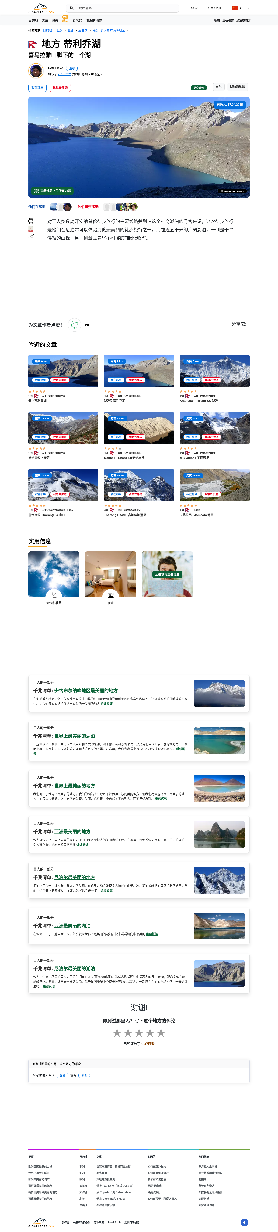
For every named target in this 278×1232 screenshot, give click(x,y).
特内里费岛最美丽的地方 (42, 1192)
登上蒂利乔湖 (37, 400)
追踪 (72, 68)
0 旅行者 (148, 1044)
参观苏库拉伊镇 (105, 1205)
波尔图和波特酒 (157, 1179)
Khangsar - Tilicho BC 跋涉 (199, 400)
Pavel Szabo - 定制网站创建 (123, 1222)
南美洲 (83, 1185)
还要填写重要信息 (167, 574)
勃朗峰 (203, 1179)
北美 (82, 1198)
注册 (218, 8)
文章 (45, 20)
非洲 (82, 1166)
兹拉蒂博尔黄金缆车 (210, 1172)
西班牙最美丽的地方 (40, 1198)
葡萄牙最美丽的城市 (40, 1185)
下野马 (70, 510)
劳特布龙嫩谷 (206, 1185)
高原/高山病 (155, 1185)
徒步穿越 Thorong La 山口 (46, 515)
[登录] (74, 325)
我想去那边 (60, 87)
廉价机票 (228, 20)
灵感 (55, 20)
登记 (62, 1075)
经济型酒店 (243, 20)
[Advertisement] (148, 279)
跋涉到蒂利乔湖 (114, 400)
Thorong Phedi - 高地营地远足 (125, 515)
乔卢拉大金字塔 (208, 1166)
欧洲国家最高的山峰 (40, 1166)
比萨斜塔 (204, 1198)
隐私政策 (99, 1222)
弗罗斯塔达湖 (206, 1205)
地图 (217, 20)
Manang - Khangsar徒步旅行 (124, 457)
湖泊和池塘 (237, 86)
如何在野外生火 (157, 1166)
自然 (219, 86)
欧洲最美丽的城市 (39, 1179)
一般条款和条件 (81, 1222)
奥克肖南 (101, 1172)
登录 (210, 8)
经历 (65, 20)
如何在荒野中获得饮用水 (162, 1198)
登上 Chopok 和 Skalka (110, 1198)
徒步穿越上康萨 (39, 457)
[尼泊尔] (38, 396)
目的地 (33, 20)
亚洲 (30, 396)
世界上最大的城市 (39, 1172)
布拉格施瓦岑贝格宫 (210, 1192)
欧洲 (82, 1179)
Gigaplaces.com (41, 8)
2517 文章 (64, 74)
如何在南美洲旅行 (158, 1172)
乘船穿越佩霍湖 (105, 1179)
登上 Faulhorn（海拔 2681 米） (115, 1185)
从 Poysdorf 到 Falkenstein (113, 1192)
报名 (84, 1075)
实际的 (77, 20)
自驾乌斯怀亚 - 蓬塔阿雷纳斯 (113, 1166)
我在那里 (37, 87)
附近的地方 (94, 20)
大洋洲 (83, 1192)
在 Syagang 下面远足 (194, 457)
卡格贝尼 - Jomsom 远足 (197, 515)
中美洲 (83, 1205)
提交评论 (198, 87)
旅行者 (195, 8)
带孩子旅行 (154, 1192)
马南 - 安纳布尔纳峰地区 (53, 396)
